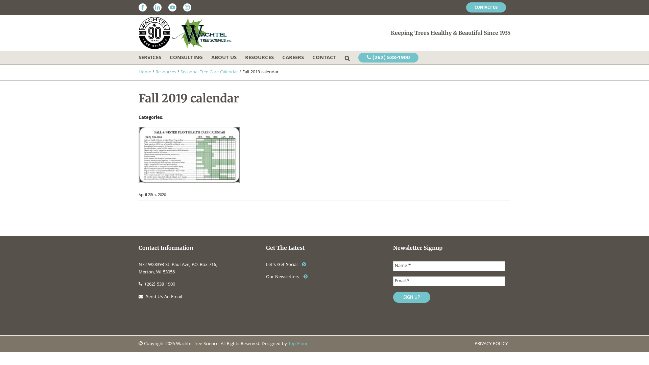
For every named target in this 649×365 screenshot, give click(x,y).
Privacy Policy (491, 344)
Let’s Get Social (282, 265)
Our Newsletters (283, 277)
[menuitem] (486, 7)
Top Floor (298, 344)
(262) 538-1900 (390, 58)
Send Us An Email (164, 297)
